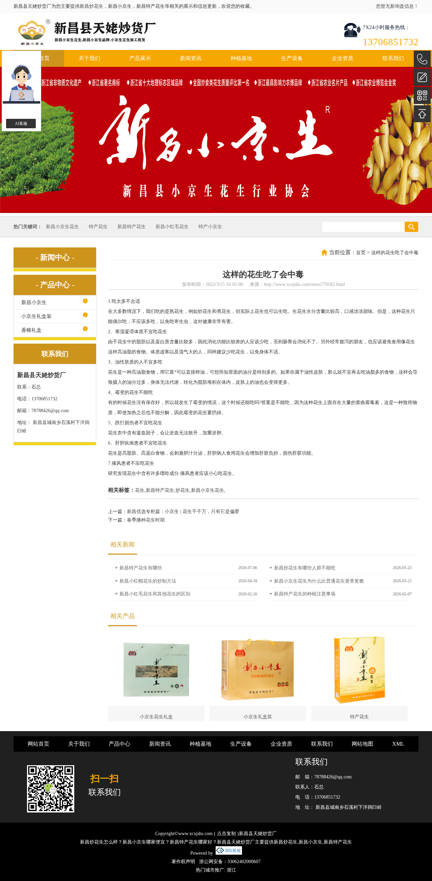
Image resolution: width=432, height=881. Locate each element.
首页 (361, 252)
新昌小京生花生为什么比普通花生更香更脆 (319, 581)
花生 (139, 490)
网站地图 (362, 744)
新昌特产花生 (131, 226)
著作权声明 (183, 861)
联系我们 (393, 58)
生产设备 (292, 58)
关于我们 (89, 58)
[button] (210, 208)
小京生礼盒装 (36, 316)
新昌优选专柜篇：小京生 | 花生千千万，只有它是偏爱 (183, 511)
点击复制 (226, 833)
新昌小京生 (34, 302)
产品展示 (140, 58)
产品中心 (119, 744)
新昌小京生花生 (62, 226)
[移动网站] (422, 95)
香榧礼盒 (31, 330)
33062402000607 (244, 861)
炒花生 (183, 490)
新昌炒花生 (91, 6)
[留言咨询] (422, 77)
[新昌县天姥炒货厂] (143, 32)
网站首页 (38, 744)
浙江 (231, 870)
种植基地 (241, 58)
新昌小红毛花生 (172, 226)
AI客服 (21, 123)
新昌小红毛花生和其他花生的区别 (154, 593)
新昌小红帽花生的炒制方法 (147, 581)
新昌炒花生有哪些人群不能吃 (304, 567)
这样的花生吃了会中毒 (394, 252)
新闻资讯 (190, 58)
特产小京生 (210, 226)
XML (398, 744)
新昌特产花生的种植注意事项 (304, 593)
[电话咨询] (422, 59)
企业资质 (342, 58)
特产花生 (98, 226)
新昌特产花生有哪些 (140, 567)
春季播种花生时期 (146, 520)
